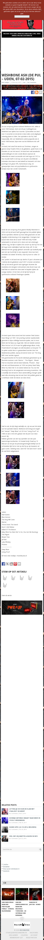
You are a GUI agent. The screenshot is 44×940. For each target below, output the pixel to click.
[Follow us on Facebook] (32, 92)
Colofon (5, 864)
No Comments (31, 82)
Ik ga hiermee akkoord (22, 16)
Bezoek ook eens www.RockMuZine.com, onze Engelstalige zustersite (22, 34)
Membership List (16, 937)
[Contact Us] (40, 92)
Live (24, 82)
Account (34, 935)
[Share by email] (19, 564)
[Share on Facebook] (3, 564)
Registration (31, 937)
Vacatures (6, 871)
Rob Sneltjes (5, 82)
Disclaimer (6, 867)
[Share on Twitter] (7, 564)
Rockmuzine (24, 930)
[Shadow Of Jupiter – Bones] (35, 894)
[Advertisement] (22, 54)
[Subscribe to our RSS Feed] (36, 92)
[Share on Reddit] (11, 564)
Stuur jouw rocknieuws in (11, 869)
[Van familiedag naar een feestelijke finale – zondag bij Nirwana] (8, 894)
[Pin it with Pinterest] (15, 564)
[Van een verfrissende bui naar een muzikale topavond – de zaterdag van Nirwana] (21, 894)
